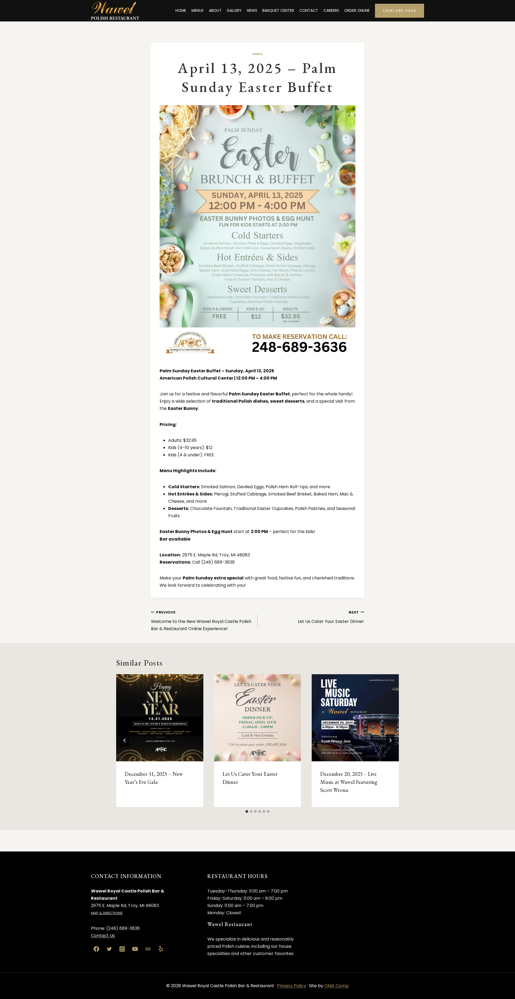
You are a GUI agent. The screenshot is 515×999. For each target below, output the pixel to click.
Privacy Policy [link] (291, 986)
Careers (331, 10)
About (215, 10)
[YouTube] (135, 949)
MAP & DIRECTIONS (107, 913)
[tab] (246, 811)
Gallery (234, 10)
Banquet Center (278, 10)
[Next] (390, 740)
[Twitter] (109, 949)
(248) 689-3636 (399, 10)
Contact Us (103, 935)
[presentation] (159, 717)
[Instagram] (122, 949)
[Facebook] (96, 949)
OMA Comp (336, 986)
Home (180, 10)
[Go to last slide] (124, 740)
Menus (198, 10)
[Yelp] (160, 949)
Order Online (357, 10)
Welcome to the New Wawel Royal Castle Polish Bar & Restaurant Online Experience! (201, 621)
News (252, 10)
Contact (308, 10)
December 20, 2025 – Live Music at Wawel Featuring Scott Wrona (348, 782)
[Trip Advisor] (147, 949)
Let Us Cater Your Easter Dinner (331, 617)
